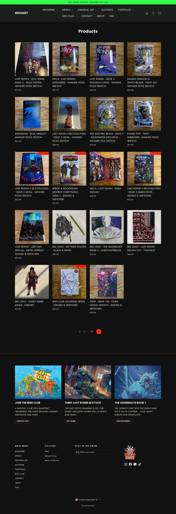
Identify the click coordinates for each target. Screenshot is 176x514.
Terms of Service (52, 460)
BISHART (21, 13)
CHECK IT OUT (23, 421)
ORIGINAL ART (86, 10)
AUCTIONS (107, 10)
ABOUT (100, 16)
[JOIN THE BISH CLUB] (38, 382)
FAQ (111, 16)
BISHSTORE (49, 10)
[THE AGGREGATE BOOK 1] (138, 382)
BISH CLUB (68, 16)
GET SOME (71, 421)
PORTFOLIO (124, 10)
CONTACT (86, 16)
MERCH (66, 10)
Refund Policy (51, 456)
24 (92, 331)
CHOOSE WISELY (123, 421)
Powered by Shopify (88, 506)
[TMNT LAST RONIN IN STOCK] (88, 382)
